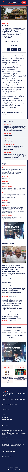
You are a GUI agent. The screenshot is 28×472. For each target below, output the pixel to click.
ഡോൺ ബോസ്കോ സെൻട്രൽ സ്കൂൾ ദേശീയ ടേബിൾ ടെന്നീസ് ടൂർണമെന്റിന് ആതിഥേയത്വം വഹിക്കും (14, 156)
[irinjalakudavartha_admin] (5, 42)
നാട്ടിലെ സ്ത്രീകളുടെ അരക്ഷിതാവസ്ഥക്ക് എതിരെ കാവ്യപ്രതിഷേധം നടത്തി (7, 380)
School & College (9, 144)
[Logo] (9, 2)
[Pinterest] (15, 49)
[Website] (15, 469)
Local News (6, 23)
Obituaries (7, 139)
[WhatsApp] (19, 49)
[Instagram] (12, 469)
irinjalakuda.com (19, 112)
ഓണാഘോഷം (8, 135)
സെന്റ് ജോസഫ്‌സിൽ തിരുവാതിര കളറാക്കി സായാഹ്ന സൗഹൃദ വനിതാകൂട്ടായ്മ (13, 148)
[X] (12, 49)
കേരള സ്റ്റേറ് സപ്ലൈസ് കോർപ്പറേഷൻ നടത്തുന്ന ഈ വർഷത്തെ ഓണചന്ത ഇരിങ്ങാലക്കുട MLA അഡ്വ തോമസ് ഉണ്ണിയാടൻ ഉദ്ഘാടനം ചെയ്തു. (15, 128)
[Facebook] (8, 49)
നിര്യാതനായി (8, 141)
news (4, 114)
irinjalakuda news (10, 112)
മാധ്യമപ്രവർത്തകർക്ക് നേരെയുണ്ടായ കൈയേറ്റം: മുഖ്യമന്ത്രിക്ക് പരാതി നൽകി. (11, 316)
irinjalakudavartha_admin (16, 41)
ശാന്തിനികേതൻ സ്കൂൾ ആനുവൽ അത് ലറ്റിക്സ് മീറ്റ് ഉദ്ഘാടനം (12, 218)
